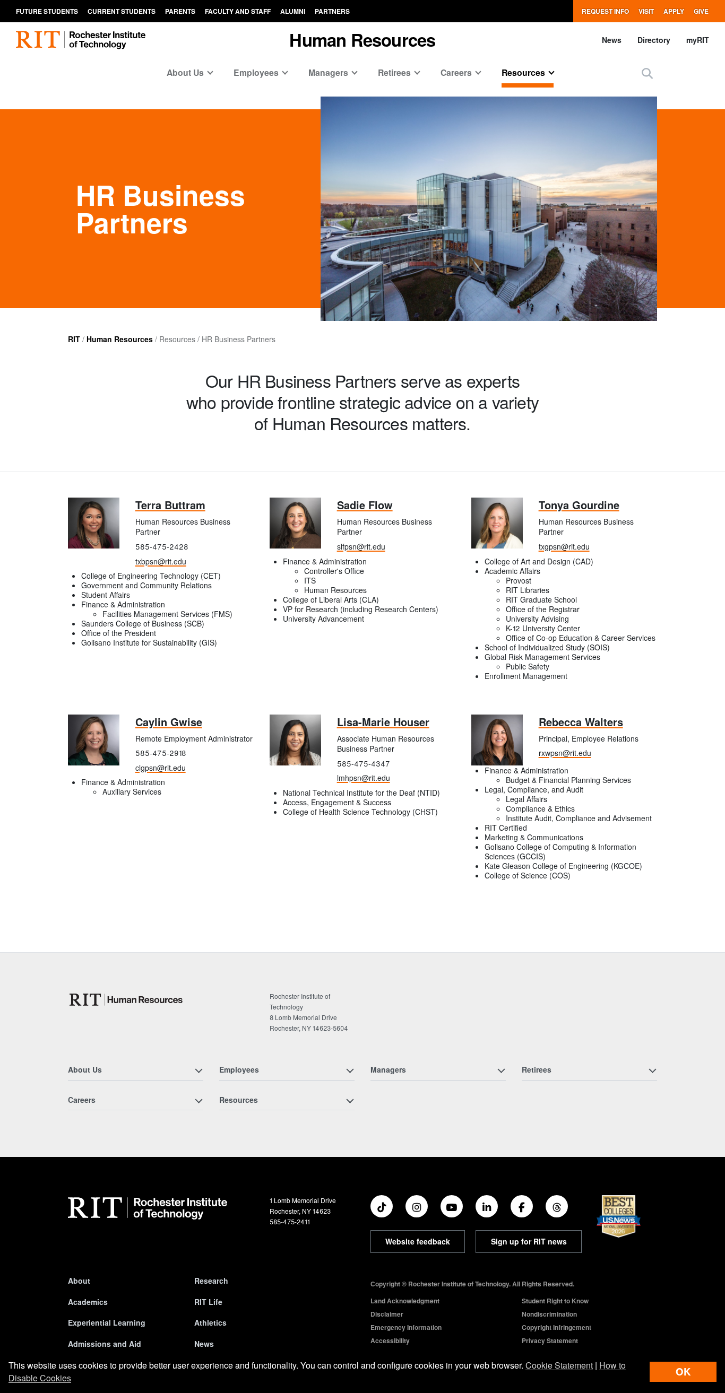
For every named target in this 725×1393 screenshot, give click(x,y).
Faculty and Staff (238, 11)
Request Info (605, 11)
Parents (180, 11)
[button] (647, 72)
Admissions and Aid (104, 1343)
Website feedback (417, 1241)
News (612, 39)
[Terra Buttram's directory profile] (93, 523)
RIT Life (208, 1301)
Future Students (47, 11)
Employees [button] (256, 72)
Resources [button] (523, 72)
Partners (332, 11)
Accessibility (390, 1340)
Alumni (292, 11)
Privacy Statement (550, 1340)
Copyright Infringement (556, 1327)
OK (683, 1371)
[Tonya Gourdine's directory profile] (497, 523)
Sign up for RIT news (529, 1241)
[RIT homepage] (80, 40)
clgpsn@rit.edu (160, 767)
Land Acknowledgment (404, 1300)
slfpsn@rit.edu (361, 546)
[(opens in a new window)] (381, 1206)
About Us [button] (185, 72)
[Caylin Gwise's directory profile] (93, 740)
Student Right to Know (555, 1300)
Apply (673, 11)
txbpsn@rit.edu (160, 561)
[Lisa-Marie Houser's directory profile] (295, 740)
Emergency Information (406, 1327)
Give (701, 11)
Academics (88, 1301)
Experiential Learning (106, 1322)
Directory (653, 39)
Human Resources (120, 339)
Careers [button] (456, 72)
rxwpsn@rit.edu (565, 752)
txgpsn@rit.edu (564, 546)
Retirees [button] (394, 72)
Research (211, 1280)
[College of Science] (127, 999)
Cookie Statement (559, 1365)
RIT (74, 339)
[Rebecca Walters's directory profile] (497, 740)
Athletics (210, 1322)
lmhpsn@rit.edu (363, 777)
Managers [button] (328, 72)
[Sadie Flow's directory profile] (295, 523)
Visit (646, 11)
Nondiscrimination (549, 1314)
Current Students (122, 11)
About (79, 1280)
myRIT (697, 39)
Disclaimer (386, 1314)
